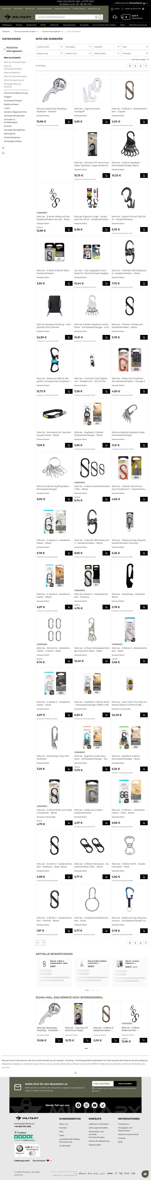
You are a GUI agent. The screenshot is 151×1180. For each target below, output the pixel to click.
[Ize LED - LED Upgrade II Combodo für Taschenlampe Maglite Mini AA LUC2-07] (92, 252)
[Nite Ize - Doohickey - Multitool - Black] (130, 575)
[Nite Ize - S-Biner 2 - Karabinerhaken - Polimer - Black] (55, 899)
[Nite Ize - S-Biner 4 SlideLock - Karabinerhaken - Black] (130, 306)
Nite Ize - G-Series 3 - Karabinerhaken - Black (54, 595)
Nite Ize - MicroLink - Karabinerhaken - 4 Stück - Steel (53, 649)
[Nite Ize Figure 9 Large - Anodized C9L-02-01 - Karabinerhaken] (92, 198)
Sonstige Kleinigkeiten (14, 130)
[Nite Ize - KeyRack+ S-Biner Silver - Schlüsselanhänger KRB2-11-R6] (92, 683)
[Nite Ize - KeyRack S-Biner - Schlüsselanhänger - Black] (130, 737)
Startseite (6, 31)
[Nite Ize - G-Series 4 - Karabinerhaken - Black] (55, 521)
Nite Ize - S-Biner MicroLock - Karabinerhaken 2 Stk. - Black (91, 865)
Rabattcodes (95, 1145)
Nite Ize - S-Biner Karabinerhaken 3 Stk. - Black (92, 487)
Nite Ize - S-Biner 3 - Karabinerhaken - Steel (129, 649)
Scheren (8, 126)
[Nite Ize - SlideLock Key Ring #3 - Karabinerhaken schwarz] (130, 521)
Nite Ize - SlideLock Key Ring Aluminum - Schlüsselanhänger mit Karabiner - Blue (129, 919)
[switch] (32, 1153)
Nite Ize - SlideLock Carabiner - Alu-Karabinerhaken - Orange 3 (128, 380)
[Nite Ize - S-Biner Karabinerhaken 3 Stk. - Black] (92, 467)
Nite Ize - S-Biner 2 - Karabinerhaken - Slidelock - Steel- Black (54, 865)
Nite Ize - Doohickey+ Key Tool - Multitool (53, 757)
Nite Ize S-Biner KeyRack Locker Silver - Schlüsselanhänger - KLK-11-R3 (91, 326)
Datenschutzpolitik (121, 1088)
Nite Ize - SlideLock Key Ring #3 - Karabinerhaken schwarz (129, 541)
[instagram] (86, 1105)
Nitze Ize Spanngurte (14, 80)
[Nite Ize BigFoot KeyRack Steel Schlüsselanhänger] (130, 414)
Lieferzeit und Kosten (99, 1124)
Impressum (123, 1124)
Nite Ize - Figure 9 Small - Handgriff (87, 110)
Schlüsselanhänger (13, 100)
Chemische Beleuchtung (16, 93)
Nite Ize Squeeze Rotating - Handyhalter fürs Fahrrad (54, 326)
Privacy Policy (57, 1175)
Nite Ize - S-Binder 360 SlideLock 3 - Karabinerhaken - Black (91, 541)
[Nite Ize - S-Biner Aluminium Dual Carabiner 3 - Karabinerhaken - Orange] (130, 467)
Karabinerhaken (11, 104)
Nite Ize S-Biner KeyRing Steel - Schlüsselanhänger (53, 487)
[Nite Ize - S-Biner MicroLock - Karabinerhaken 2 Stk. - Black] (92, 845)
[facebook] (78, 1105)
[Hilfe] (115, 18)
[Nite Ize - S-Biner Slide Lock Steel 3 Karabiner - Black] (55, 791)
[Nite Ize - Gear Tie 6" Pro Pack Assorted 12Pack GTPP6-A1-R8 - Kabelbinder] (130, 683)
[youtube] (95, 1105)
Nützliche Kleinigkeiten (51, 31)
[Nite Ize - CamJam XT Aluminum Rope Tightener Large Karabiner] (92, 144)
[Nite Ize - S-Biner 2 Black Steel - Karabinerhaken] (55, 252)
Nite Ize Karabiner (12, 72)
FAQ (61, 1131)
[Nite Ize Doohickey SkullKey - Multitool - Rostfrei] (55, 90)
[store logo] (18, 17)
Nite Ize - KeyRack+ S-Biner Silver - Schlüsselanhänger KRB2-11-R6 (92, 703)
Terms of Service (69, 1175)
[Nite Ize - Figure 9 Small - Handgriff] (92, 90)
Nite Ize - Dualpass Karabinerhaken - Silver (91, 919)
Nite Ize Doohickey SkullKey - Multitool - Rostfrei (52, 110)
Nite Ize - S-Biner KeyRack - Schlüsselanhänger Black (126, 164)
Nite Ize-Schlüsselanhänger (13, 67)
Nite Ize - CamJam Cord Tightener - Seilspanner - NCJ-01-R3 (91, 380)
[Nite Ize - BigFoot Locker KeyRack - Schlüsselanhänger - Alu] (92, 737)
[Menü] (38, 1145)
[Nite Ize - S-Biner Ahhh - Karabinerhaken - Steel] (130, 845)
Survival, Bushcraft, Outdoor (25, 31)
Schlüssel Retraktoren (14, 116)
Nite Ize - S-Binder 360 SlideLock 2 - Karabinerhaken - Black (129, 272)
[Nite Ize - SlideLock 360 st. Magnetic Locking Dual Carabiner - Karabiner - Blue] (55, 359)
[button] (145, 1174)
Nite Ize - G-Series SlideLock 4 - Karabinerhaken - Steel (134, 962)
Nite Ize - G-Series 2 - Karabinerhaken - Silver (54, 703)
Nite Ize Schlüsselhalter (15, 62)
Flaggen (8, 97)
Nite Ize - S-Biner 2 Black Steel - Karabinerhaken (53, 272)
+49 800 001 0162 (22, 1126)
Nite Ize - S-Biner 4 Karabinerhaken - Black (58, 962)
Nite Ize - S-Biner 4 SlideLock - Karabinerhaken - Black (128, 326)
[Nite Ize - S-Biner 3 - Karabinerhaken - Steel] (130, 629)
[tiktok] (103, 1105)
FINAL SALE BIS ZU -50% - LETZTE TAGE (75, 1)
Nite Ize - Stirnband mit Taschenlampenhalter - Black (54, 433)
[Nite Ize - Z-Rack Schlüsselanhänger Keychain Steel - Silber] (92, 629)
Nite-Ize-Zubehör (12, 58)
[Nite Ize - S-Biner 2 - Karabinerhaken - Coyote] (130, 90)
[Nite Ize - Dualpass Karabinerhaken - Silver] (92, 899)
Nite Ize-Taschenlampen (15, 76)
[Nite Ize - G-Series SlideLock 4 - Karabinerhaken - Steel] (119, 964)
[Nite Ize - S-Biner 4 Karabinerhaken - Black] (44, 964)
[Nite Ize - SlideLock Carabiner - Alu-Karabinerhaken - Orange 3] (130, 359)
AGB (120, 1142)
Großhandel (64, 1146)
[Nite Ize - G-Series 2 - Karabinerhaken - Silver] (55, 683)
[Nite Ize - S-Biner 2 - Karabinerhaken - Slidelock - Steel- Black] (55, 845)
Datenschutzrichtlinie (128, 1134)
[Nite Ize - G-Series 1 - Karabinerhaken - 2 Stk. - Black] (130, 791)
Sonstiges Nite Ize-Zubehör (13, 85)
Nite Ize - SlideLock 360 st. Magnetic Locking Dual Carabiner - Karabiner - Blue (54, 380)
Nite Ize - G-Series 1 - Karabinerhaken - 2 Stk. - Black (128, 811)
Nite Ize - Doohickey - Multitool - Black (129, 595)
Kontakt (63, 1128)
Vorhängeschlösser (13, 141)
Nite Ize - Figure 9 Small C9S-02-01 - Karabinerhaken (129, 218)
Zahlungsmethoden (98, 1128)
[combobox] (69, 17)
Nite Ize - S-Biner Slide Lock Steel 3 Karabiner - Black (54, 811)
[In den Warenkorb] (69, 121)
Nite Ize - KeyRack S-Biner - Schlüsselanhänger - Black (126, 757)
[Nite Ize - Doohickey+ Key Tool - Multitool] (55, 737)
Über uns (63, 1124)
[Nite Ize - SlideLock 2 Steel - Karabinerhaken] (92, 791)
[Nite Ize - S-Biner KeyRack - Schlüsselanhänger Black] (130, 144)
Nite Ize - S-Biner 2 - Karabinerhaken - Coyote (129, 110)
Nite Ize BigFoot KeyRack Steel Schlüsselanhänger (128, 433)
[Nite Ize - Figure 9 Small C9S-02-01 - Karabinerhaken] (130, 198)
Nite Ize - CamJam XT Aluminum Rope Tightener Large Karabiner (91, 164)
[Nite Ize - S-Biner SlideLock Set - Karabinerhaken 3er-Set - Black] (55, 198)
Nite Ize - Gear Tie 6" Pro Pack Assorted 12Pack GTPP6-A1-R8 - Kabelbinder (129, 703)
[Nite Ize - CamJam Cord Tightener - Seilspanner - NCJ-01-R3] (92, 359)
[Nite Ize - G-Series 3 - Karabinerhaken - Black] (55, 575)
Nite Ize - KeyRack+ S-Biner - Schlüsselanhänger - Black (89, 433)
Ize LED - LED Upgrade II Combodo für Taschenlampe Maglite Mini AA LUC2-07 (91, 272)
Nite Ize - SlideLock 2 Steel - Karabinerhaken (89, 811)
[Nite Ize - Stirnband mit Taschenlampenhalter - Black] (55, 414)
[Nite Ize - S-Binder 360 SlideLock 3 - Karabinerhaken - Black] (92, 521)
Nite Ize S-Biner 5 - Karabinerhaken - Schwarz (91, 595)
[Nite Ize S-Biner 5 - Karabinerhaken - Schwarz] (92, 575)
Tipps (61, 1135)
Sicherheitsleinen (12, 137)
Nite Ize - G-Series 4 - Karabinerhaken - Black (54, 541)
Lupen (7, 108)
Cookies (122, 1138)
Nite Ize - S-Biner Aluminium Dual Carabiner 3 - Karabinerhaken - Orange (129, 488)
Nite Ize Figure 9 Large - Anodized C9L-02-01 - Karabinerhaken (91, 218)
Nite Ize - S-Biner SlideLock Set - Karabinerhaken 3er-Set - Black (54, 218)
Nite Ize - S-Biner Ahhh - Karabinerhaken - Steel (129, 865)
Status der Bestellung (99, 1141)
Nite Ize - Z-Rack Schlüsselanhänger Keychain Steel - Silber (92, 649)
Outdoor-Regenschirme (15, 112)
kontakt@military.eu (24, 1124)
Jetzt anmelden (125, 1084)
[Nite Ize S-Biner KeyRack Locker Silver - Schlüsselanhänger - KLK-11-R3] (92, 306)
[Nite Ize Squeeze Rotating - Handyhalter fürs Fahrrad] (55, 306)
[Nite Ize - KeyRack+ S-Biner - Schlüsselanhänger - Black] (92, 414)
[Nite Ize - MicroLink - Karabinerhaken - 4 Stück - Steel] (55, 629)
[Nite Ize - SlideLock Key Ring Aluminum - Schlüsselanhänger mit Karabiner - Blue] (130, 899)
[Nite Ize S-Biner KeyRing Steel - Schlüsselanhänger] (55, 467)
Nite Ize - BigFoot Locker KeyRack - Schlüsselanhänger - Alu (90, 757)
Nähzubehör (10, 134)
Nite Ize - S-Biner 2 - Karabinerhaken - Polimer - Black (54, 919)
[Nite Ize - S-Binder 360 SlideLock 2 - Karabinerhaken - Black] (130, 252)
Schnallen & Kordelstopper (10, 120)
